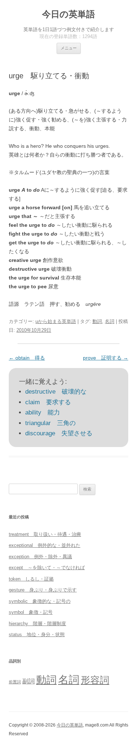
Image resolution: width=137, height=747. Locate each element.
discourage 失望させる (58, 433)
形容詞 (95, 680)
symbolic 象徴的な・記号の (40, 601)
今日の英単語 (68, 14)
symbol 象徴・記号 (31, 612)
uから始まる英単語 (55, 321)
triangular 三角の (50, 423)
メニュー (69, 48)
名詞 (109, 321)
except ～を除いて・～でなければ (47, 567)
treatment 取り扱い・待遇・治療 (45, 534)
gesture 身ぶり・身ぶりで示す (43, 590)
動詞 (97, 321)
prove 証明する (105, 358)
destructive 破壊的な (56, 391)
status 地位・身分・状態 (37, 634)
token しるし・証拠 (31, 579)
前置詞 (15, 682)
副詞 (28, 681)
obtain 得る (27, 358)
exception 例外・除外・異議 (40, 556)
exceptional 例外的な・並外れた (44, 545)
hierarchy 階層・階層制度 (37, 623)
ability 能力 (42, 412)
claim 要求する (48, 402)
